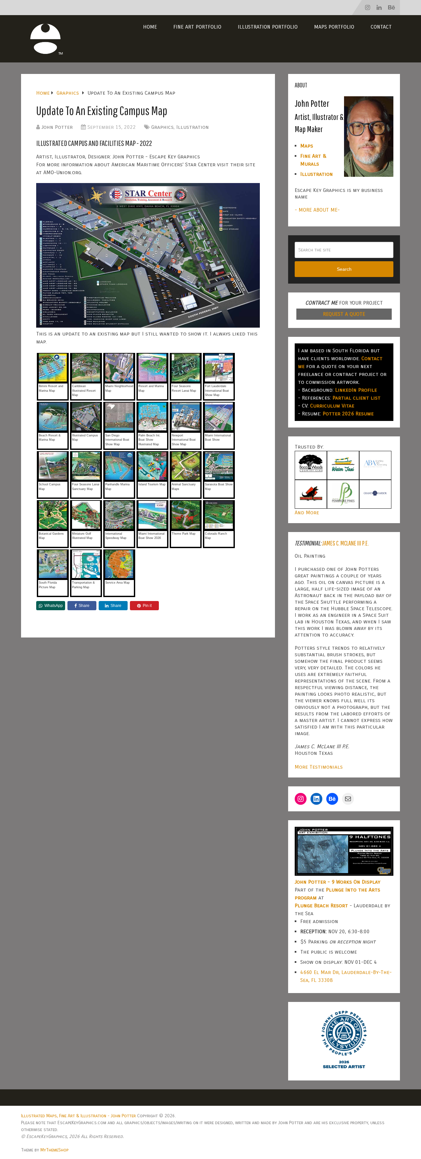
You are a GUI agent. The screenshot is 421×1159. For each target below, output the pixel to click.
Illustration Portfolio (268, 27)
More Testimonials (319, 767)
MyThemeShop (54, 1150)
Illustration (192, 127)
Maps (306, 146)
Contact (381, 27)
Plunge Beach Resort (321, 905)
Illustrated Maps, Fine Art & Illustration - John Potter (78, 1116)
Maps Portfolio (334, 27)
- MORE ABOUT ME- (317, 210)
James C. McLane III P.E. (345, 543)
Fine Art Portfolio (197, 27)
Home (150, 27)
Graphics (162, 127)
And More (307, 512)
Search (344, 269)
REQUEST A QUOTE (344, 314)
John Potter (57, 127)
